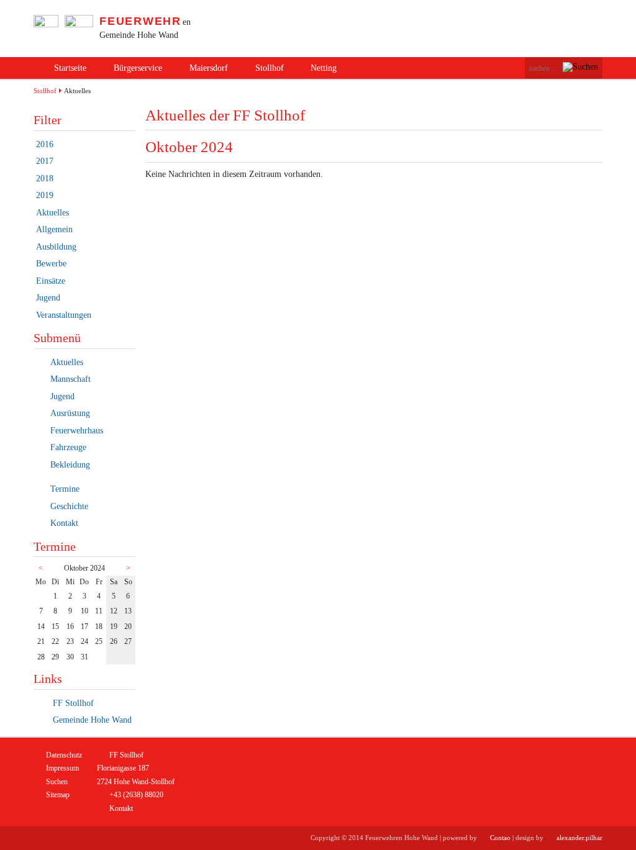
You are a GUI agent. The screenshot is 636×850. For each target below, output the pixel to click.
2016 (44, 144)
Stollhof (269, 68)
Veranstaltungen (63, 315)
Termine (65, 489)
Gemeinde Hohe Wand (91, 720)
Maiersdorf (208, 68)
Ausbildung (56, 246)
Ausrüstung (70, 413)
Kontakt (64, 523)
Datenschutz (64, 755)
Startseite (70, 68)
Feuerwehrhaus (76, 430)
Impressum (62, 768)
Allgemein (54, 229)
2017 (44, 161)
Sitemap (58, 794)
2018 (44, 178)
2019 (44, 195)
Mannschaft (70, 379)
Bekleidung (70, 464)
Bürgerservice (138, 68)
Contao (500, 837)
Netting (324, 68)
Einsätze (50, 281)
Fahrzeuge (68, 447)
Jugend (48, 297)
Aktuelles (52, 212)
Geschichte (69, 506)
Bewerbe (51, 263)
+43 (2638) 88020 (136, 794)
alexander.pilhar (579, 837)
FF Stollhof (72, 703)
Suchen (57, 781)
